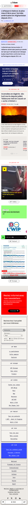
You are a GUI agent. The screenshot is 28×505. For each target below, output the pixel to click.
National (14, 461)
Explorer (14, 357)
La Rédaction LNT (9, 20)
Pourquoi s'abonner (14, 452)
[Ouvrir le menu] (24, 502)
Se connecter (7, 79)
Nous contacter (13, 494)
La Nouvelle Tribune (14, 2)
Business (14, 396)
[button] (12, 153)
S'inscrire (13, 310)
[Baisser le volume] (25, 237)
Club (12, 340)
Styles (14, 480)
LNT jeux (14, 428)
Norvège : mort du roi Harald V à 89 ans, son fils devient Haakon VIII (11, 143)
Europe (6, 147)
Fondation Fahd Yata (14, 492)
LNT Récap (14, 387)
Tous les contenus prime (14, 449)
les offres (7, 83)
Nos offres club (14, 455)
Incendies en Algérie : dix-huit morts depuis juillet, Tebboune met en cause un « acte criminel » (13, 97)
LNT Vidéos (13, 201)
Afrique (4, 104)
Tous (12, 338)
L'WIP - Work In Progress (14, 419)
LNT (17, 104)
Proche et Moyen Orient (8, 44)
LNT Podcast (13, 241)
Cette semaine (13, 354)
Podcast (6, 210)
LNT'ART (14, 399)
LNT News (14, 346)
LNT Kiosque (13, 281)
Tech (14, 477)
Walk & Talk (14, 402)
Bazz (14, 390)
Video (7, 340)
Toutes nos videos (14, 384)
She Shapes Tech (14, 405)
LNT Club (14, 445)
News (16, 338)
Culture (14, 474)
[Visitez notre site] (3, 502)
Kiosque (4, 271)
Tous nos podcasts (14, 416)
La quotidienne (7, 6)
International (12, 41)
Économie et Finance (14, 464)
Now (14, 393)
